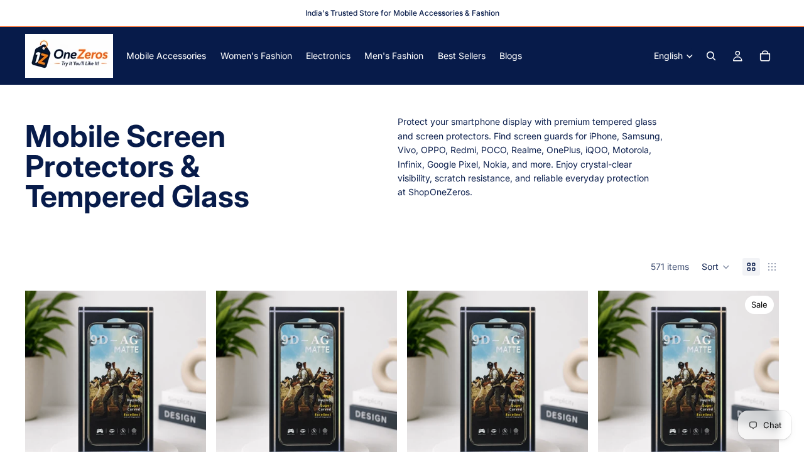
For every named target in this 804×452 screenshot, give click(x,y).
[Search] (711, 56)
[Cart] (765, 56)
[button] (716, 267)
